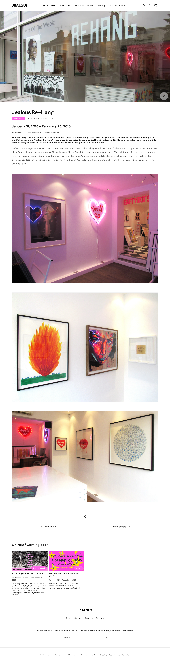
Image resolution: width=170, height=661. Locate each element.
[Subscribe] (106, 638)
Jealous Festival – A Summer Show (64, 574)
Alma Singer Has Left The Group (29, 573)
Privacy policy (73, 655)
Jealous (49, 655)
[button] (66, 5)
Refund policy (60, 655)
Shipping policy (106, 655)
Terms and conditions (89, 655)
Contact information (122, 655)
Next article (119, 526)
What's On (50, 526)
